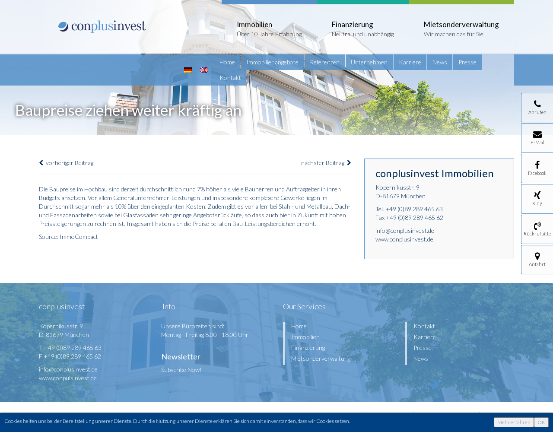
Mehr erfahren (514, 422)
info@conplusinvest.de (404, 230)
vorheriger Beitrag (68, 162)
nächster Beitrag (324, 162)
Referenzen (325, 62)
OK (541, 422)
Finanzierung (308, 347)
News (439, 62)
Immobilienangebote (272, 62)
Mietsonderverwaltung (320, 358)
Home (227, 62)
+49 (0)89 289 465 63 (414, 209)
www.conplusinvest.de (404, 239)
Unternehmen (369, 62)
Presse (467, 62)
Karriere (410, 62)
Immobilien (305, 336)
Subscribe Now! (181, 369)
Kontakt (230, 77)
